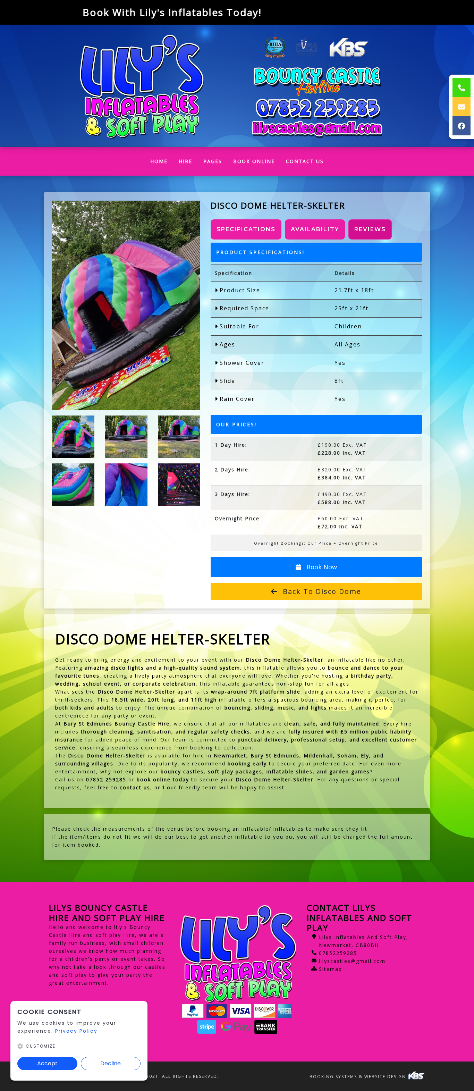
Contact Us (305, 161)
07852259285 (338, 953)
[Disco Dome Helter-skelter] (126, 305)
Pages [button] (212, 161)
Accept (47, 1063)
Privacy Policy (76, 1030)
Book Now (321, 567)
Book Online (254, 161)
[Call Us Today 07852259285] (317, 108)
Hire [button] (185, 161)
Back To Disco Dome (320, 591)
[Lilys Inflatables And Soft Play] (140, 86)
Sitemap (330, 969)
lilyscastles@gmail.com (352, 961)
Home (161, 163)
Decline (110, 1063)
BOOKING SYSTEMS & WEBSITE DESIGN (359, 1077)
